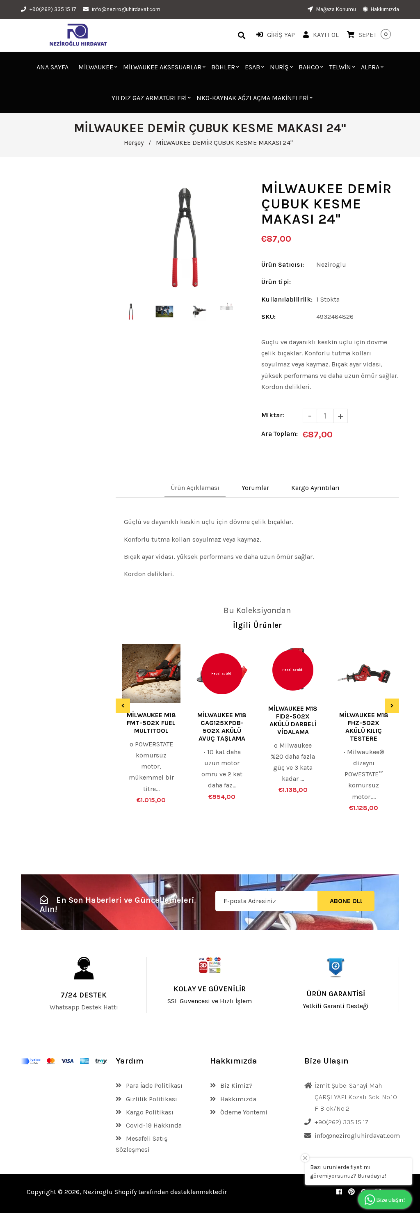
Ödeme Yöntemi (243, 1112)
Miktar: (272, 415)
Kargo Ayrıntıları (315, 488)
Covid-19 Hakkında (153, 1125)
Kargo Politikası (148, 1112)
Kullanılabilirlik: (287, 299)
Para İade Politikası (153, 1085)
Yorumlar (255, 488)
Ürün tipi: (276, 282)
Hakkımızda (384, 9)
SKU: (268, 316)
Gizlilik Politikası (150, 1099)
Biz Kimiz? (236, 1085)
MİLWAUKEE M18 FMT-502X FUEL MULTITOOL (151, 722)
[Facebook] (339, 1192)
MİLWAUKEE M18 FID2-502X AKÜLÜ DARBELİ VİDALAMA (292, 720)
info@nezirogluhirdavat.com (126, 9)
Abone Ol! (346, 901)
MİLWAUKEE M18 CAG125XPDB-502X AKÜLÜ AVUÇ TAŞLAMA (222, 726)
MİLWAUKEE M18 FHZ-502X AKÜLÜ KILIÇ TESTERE (363, 726)
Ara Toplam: (279, 433)
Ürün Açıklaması (195, 488)
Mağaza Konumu (335, 9)
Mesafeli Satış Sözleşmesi (141, 1144)
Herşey (134, 142)
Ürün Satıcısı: (282, 264)
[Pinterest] (351, 1192)
